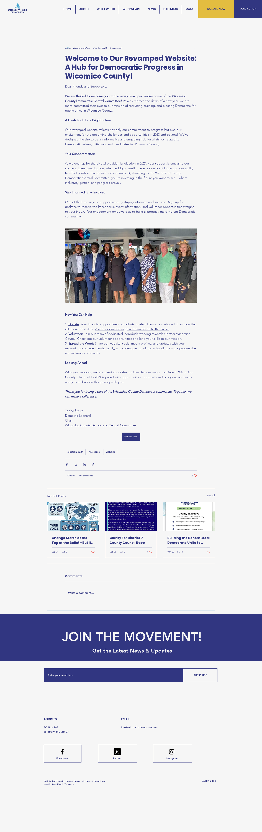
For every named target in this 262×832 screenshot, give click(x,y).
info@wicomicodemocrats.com (139, 727)
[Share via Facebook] (66, 464)
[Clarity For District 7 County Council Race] (131, 516)
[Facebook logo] (62, 751)
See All (211, 495)
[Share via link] (93, 464)
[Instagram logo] (171, 751)
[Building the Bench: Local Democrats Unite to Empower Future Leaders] (189, 516)
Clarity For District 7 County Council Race (127, 540)
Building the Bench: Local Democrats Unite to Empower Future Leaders (188, 540)
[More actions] (195, 48)
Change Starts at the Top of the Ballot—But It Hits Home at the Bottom (72, 540)
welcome (94, 451)
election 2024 (75, 451)
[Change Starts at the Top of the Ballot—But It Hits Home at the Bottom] (73, 516)
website (110, 451)
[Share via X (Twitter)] (75, 464)
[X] (117, 751)
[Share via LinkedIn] (84, 464)
